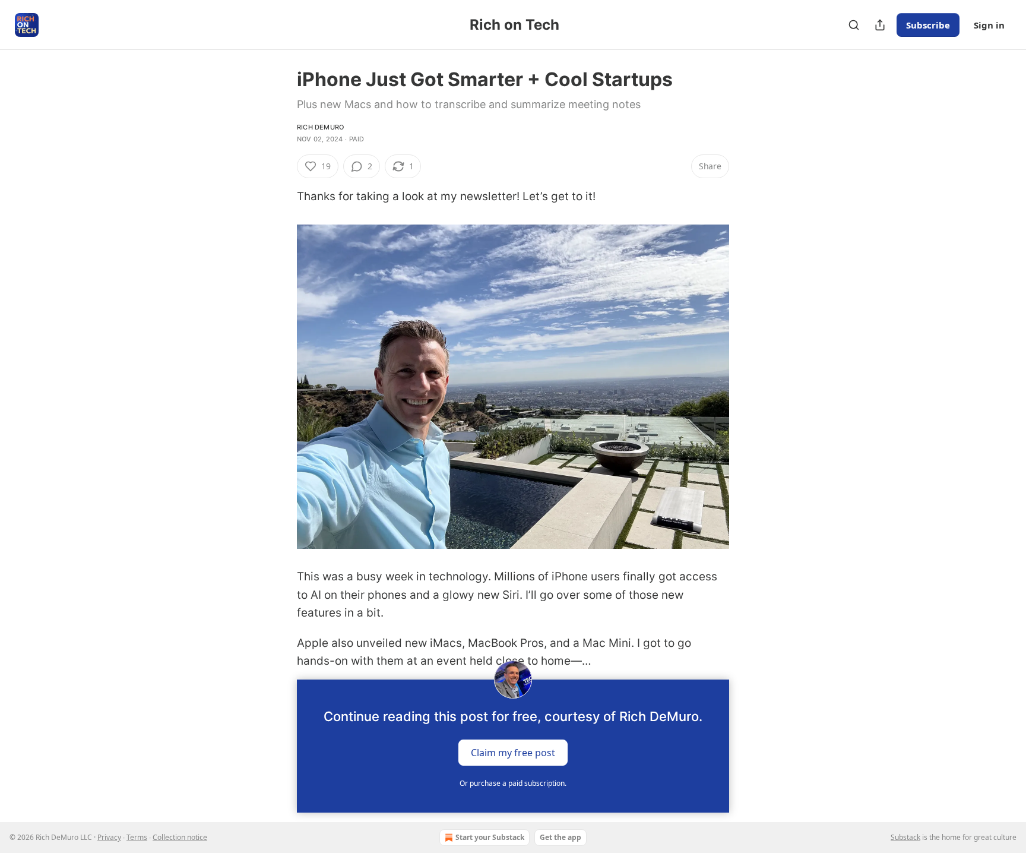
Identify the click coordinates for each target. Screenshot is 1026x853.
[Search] (854, 25)
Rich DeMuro (320, 127)
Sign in (989, 25)
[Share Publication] (880, 25)
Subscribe (928, 25)
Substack (905, 837)
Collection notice (180, 837)
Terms (136, 837)
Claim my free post (513, 752)
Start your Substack (489, 837)
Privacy (109, 837)
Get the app (560, 837)
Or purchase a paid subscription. (513, 783)
